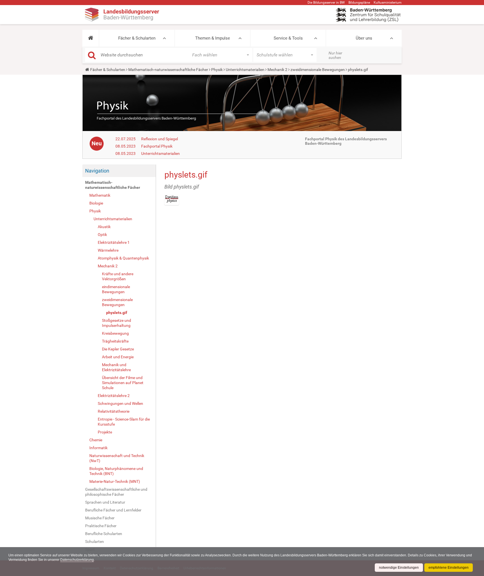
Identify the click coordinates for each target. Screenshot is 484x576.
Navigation (97, 171)
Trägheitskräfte (115, 341)
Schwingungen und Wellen (120, 403)
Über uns (364, 38)
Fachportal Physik (157, 146)
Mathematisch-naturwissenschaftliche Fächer (168, 69)
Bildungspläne (359, 2)
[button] (90, 38)
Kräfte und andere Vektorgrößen (117, 276)
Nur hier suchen (335, 55)
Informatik (98, 448)
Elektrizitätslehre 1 (114, 242)
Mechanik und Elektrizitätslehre (116, 367)
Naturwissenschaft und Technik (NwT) (116, 458)
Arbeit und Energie (118, 357)
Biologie (96, 203)
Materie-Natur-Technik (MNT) (114, 481)
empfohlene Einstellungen (449, 568)
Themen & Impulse (212, 38)
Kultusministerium (388, 2)
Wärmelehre (108, 250)
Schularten (94, 541)
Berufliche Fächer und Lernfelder (113, 510)
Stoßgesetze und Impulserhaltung (116, 323)
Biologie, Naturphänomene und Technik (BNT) (116, 471)
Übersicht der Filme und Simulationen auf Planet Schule (122, 382)
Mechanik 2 (277, 69)
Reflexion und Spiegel (159, 139)
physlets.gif (116, 312)
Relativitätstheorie (113, 411)
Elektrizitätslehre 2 (114, 395)
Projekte (105, 432)
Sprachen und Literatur (105, 502)
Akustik (104, 226)
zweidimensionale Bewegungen (317, 69)
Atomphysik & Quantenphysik (123, 258)
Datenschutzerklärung (77, 560)
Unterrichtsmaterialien (245, 69)
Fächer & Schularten (136, 38)
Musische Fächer (100, 518)
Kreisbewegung (115, 333)
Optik (102, 234)
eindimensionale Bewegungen (116, 289)
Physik (217, 69)
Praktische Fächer (101, 526)
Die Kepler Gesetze (118, 349)
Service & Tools (288, 38)
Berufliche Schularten (103, 533)
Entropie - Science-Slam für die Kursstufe (124, 421)
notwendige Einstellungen (399, 568)
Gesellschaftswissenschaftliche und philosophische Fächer (116, 492)
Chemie (95, 440)
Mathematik (99, 195)
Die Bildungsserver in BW (326, 2)
